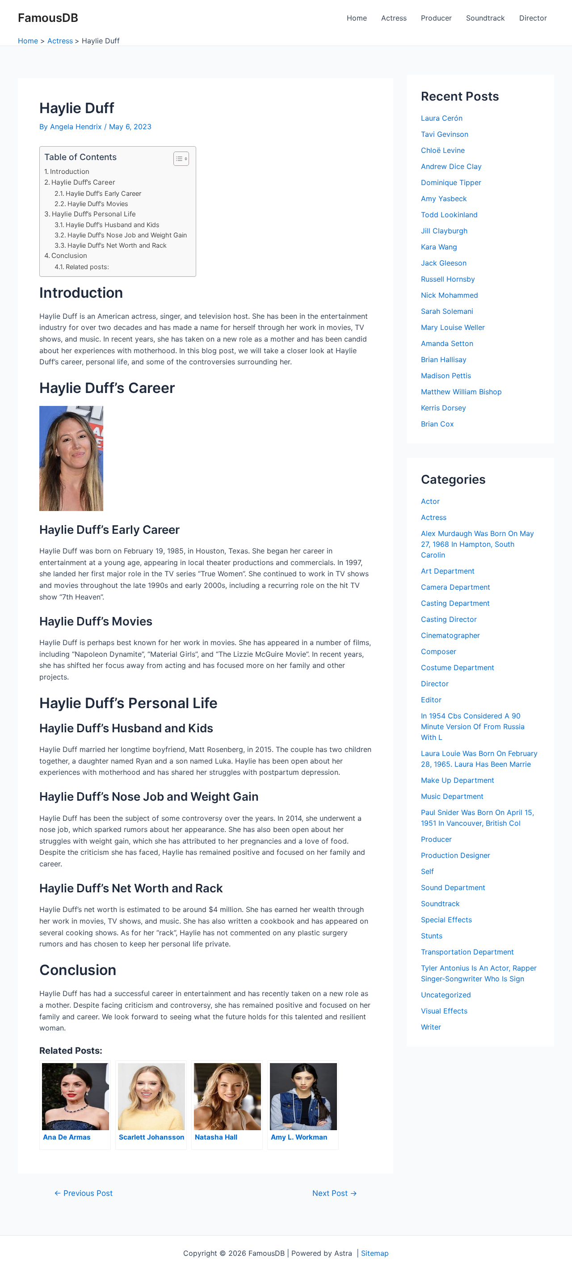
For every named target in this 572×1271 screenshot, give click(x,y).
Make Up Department (457, 780)
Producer (436, 17)
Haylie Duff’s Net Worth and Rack (117, 245)
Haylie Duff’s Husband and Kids (113, 224)
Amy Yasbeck (444, 198)
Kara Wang (439, 246)
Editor (431, 699)
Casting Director (449, 619)
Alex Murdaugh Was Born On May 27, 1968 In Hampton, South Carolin (477, 544)
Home (357, 17)
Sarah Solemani (447, 311)
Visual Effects (444, 1010)
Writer (431, 1026)
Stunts (431, 935)
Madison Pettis (446, 375)
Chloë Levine (443, 150)
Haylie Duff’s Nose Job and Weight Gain (127, 235)
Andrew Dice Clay (451, 166)
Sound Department (453, 887)
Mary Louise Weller (453, 327)
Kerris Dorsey (443, 407)
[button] (177, 158)
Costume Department (457, 667)
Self (427, 871)
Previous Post (83, 1193)
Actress (394, 17)
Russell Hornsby (448, 278)
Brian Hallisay (444, 359)
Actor (430, 501)
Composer (438, 651)
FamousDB (48, 18)
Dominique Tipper (451, 182)
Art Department (448, 570)
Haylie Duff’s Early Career (103, 193)
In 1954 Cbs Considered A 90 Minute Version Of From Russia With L (473, 726)
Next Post (334, 1193)
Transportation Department (467, 951)
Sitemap (375, 1253)
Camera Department (455, 587)
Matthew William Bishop (461, 391)
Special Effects (446, 919)
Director (533, 17)
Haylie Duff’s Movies (97, 203)
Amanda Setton (447, 343)
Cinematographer (450, 635)
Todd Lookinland (449, 214)
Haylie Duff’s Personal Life (94, 214)
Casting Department (455, 603)
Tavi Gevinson (444, 134)
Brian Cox (437, 423)
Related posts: (87, 266)
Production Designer (455, 855)
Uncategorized (446, 994)
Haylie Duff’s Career (83, 182)
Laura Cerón (442, 118)
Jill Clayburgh (444, 230)
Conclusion (69, 255)
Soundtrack (485, 17)
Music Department (452, 796)
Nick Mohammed (449, 295)
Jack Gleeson (444, 262)
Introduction (69, 171)
